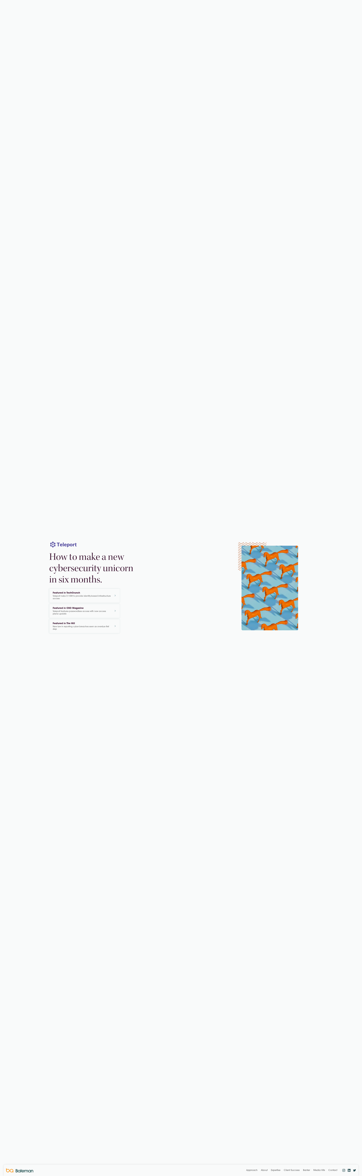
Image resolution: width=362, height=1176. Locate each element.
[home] (19, 1170)
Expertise (275, 1170)
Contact (332, 1170)
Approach (252, 1170)
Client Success (292, 1170)
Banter (306, 1170)
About (264, 1170)
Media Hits (319, 1170)
